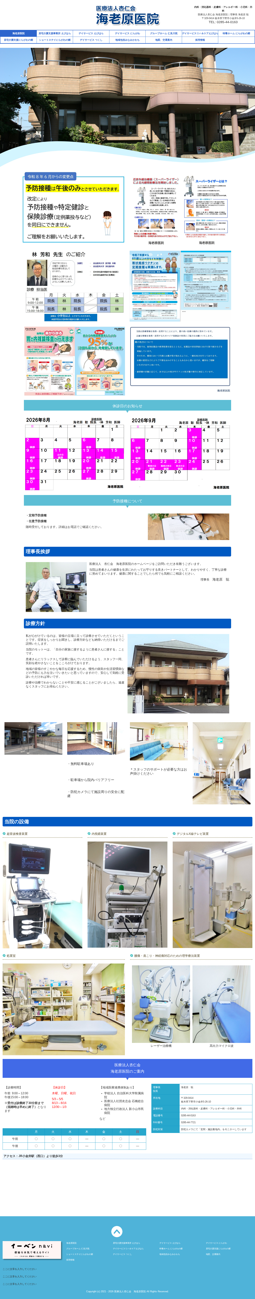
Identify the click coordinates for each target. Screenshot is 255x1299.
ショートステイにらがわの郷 (55, 39)
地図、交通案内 (163, 39)
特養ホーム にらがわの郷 (236, 33)
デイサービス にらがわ (127, 33)
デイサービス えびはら (91, 33)
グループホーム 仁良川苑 (164, 33)
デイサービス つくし (91, 39)
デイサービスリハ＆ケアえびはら (200, 33)
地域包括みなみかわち (127, 39)
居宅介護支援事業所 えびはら (55, 33)
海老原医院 (19, 33)
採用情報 (200, 39)
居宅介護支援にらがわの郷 (18, 39)
